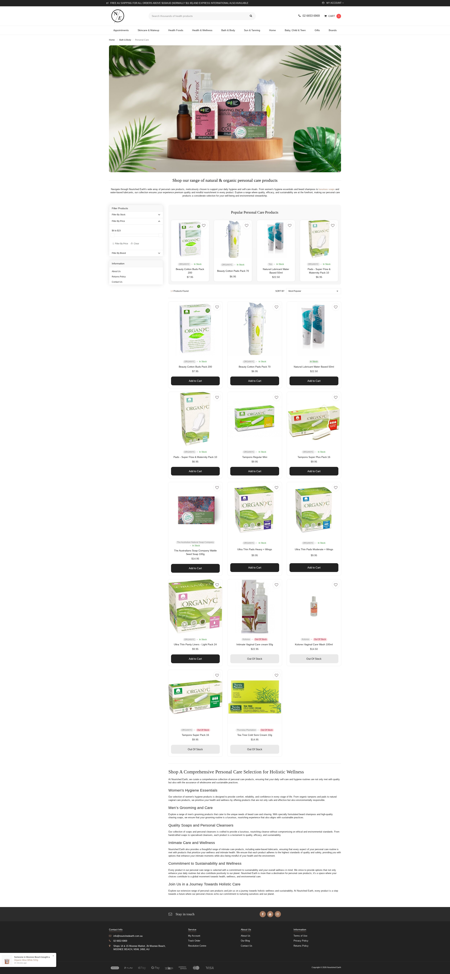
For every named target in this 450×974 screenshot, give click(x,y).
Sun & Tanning (252, 30)
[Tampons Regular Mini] (255, 419)
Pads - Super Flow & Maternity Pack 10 (195, 457)
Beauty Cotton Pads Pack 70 (233, 270)
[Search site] (251, 16)
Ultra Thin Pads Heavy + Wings (254, 549)
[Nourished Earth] (126, 16)
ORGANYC (184, 264)
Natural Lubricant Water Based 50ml (314, 366)
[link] (263, 914)
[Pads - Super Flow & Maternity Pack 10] (319, 239)
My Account (334, 3)
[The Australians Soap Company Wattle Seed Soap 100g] (195, 509)
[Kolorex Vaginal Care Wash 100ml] (314, 606)
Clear (136, 243)
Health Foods (175, 30)
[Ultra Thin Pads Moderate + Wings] (314, 509)
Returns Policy (119, 276)
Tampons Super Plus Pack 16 (314, 457)
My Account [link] (194, 935)
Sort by (279, 291)
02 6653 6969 (311, 15)
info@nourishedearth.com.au (128, 936)
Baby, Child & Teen (295, 30)
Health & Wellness (202, 30)
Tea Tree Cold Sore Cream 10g (254, 735)
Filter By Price (118, 221)
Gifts (317, 30)
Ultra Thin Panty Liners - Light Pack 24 (195, 644)
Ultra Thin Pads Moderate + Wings (314, 549)
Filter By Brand (119, 253)
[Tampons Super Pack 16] (195, 697)
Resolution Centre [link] (197, 945)
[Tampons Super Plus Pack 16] (314, 419)
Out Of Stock (254, 658)
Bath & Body (228, 30)
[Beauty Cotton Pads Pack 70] (233, 239)
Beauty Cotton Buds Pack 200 (195, 366)
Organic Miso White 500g (26, 960)
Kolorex (246, 639)
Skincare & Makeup (148, 30)
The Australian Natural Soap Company (195, 542)
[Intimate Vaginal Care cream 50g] (255, 606)
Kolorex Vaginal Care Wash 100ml (314, 644)
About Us (116, 271)
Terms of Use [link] (300, 935)
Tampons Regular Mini (254, 457)
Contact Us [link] (246, 945)
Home (272, 30)
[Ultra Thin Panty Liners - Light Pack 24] (195, 606)
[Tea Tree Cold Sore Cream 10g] (255, 697)
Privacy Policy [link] (301, 940)
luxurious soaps (327, 189)
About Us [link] (245, 935)
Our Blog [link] (245, 940)
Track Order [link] (194, 940)
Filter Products (120, 208)
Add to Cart (195, 380)
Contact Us (117, 282)
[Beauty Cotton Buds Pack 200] (190, 239)
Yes (270, 264)
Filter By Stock (118, 214)
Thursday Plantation (246, 730)
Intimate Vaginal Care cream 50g (254, 644)
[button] (203, 225)
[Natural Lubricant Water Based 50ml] (276, 239)
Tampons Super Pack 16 (195, 735)
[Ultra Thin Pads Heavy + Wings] (255, 509)
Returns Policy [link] (301, 945)
